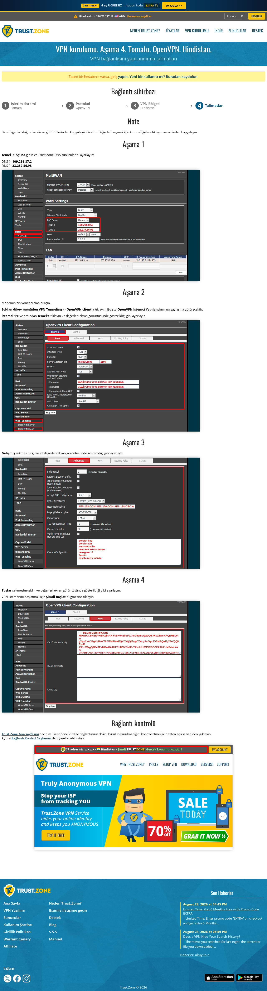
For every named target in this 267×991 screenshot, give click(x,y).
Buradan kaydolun (182, 76)
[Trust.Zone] (25, 31)
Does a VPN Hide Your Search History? (211, 936)
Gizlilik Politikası (17, 931)
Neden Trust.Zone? (145, 31)
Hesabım (256, 16)
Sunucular (237, 31)
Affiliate (10, 946)
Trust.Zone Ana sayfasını (20, 734)
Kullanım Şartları (18, 924)
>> (139, 16)
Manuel (55, 939)
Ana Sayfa (12, 903)
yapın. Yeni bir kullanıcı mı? (141, 76)
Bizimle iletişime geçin (68, 910)
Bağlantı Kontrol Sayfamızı (31, 738)
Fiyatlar (172, 31)
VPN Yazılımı (14, 910)
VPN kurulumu (197, 31)
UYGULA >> (174, 5)
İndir (218, 31)
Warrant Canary (17, 939)
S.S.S (53, 931)
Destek (257, 31)
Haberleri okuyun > (194, 955)
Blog (52, 924)
